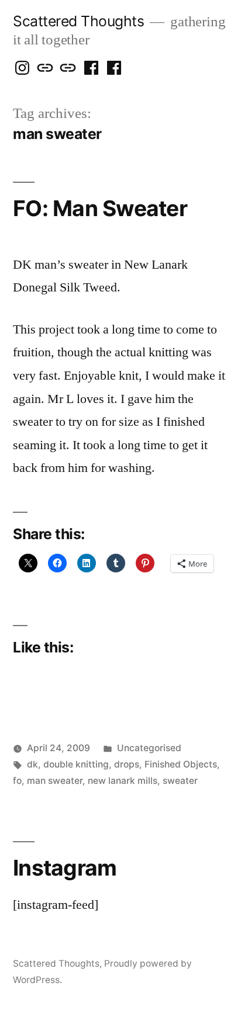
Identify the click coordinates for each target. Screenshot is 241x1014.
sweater (180, 780)
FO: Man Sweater (100, 208)
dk (32, 764)
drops (126, 764)
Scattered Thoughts (78, 21)
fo (17, 780)
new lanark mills (122, 780)
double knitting (76, 764)
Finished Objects (180, 764)
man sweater (54, 780)
